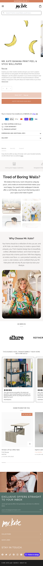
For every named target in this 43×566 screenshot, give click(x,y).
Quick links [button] (6, 540)
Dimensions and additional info (13, 133)
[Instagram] (17, 555)
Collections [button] (6, 534)
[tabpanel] (21, 155)
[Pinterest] (14, 555)
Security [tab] (12, 148)
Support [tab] (21, 148)
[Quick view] (29, 443)
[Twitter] (6, 555)
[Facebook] (2, 555)
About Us (23, 563)
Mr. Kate (6, 563)
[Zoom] (7, 53)
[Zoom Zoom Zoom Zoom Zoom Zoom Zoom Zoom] (21, 38)
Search (16, 563)
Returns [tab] (4, 148)
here (21, 156)
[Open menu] (5, 6)
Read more (5, 81)
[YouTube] (21, 555)
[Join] (39, 509)
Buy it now (21, 109)
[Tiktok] (10, 555)
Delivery (5, 138)
